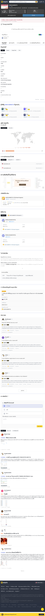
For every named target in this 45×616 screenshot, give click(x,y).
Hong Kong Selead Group (26, 606)
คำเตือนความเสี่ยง (14, 586)
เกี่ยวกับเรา (3, 586)
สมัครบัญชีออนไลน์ (12, 15)
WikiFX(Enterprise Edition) (14, 588)
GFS (6, 604)
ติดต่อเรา (7, 586)
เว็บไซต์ (33, 15)
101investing (10, 606)
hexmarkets (14, 604)
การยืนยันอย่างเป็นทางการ (25, 588)
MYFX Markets (4, 606)
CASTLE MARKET (21, 604)
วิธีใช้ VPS (3, 591)
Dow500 (34, 606)
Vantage (2, 604)
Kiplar (19, 606)
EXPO (32, 588)
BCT (15, 606)
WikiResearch (36, 588)
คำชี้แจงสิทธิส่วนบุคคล (35, 586)
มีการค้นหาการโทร (4, 588)
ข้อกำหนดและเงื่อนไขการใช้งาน (24, 586)
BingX (27, 604)
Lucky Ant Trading (33, 604)
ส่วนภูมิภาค (17, 591)
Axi (9, 604)
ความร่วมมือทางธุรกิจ (10, 591)
